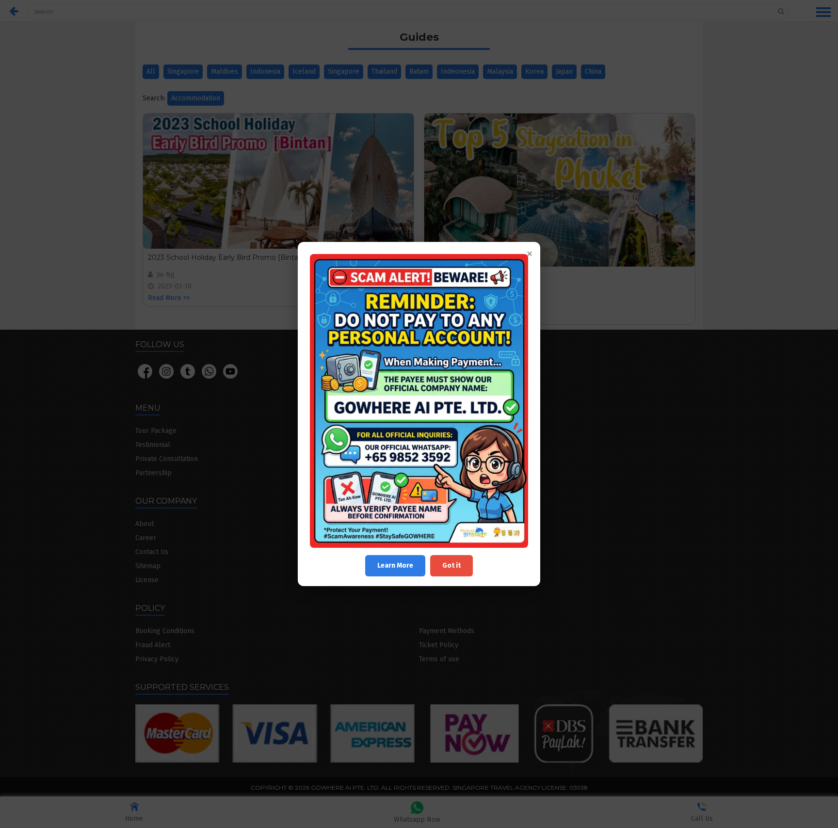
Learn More (395, 565)
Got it (451, 565)
